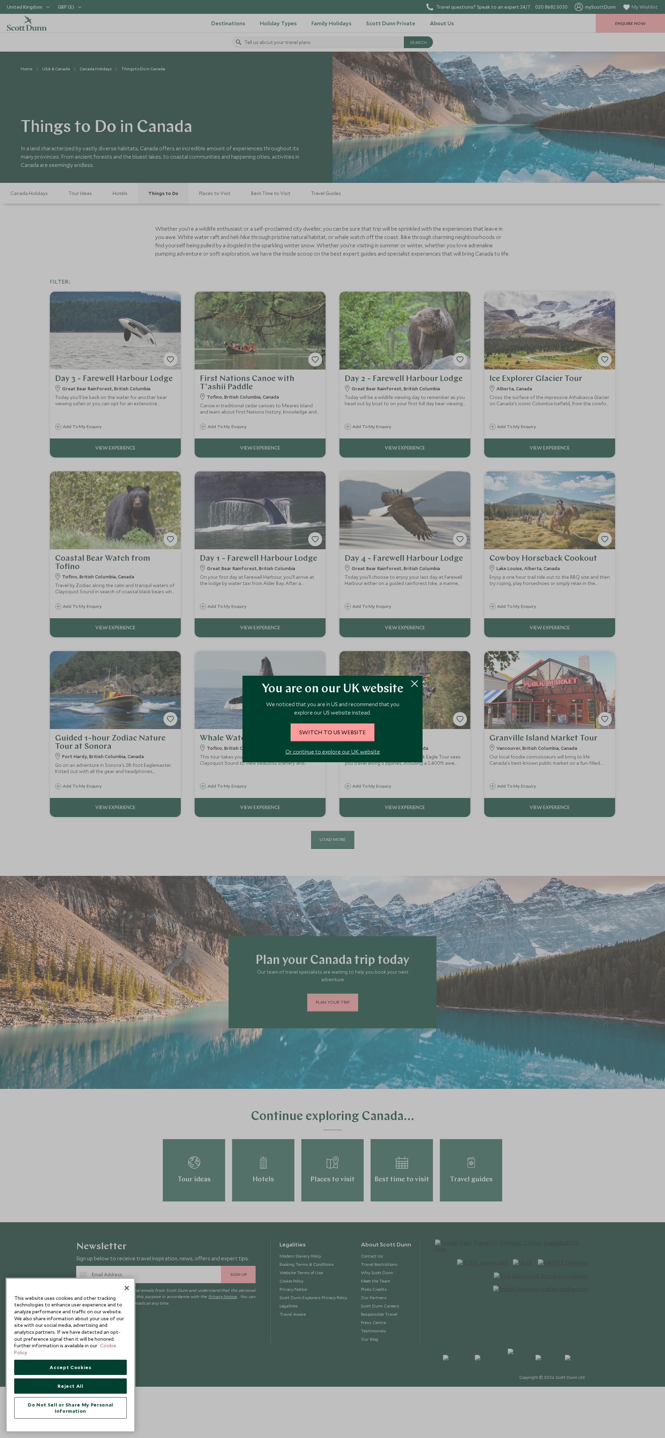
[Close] (126, 1288)
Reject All (70, 1386)
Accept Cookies (70, 1367)
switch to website (332, 732)
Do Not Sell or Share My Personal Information (70, 1408)
